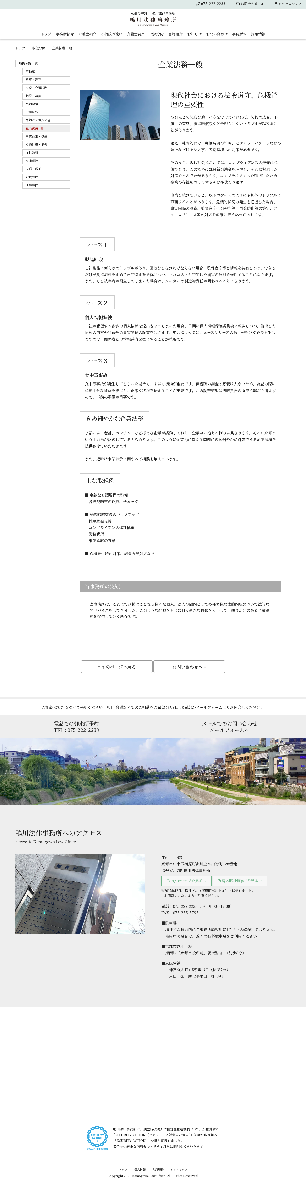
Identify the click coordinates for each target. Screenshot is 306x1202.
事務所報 (239, 33)
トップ (46, 33)
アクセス (289, 3)
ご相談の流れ (111, 33)
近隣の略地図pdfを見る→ (240, 880)
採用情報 (258, 33)
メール (252, 3)
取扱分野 (156, 33)
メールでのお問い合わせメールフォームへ (229, 726)
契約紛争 (32, 104)
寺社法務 (32, 152)
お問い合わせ (217, 33)
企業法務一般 (35, 128)
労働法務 (32, 112)
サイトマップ (178, 1169)
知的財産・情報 (36, 144)
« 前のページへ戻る (117, 667)
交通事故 (32, 160)
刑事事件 (32, 185)
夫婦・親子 (33, 168)
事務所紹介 (65, 33)
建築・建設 (33, 79)
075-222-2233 (213, 3)
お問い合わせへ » (189, 667)
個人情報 (140, 1169)
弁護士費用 (136, 33)
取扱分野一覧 (28, 63)
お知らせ (194, 33)
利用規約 (158, 1169)
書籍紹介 (175, 33)
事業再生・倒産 (36, 136)
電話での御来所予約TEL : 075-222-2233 (76, 726)
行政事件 (32, 177)
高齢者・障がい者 (38, 120)
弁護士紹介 (87, 33)
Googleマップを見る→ (186, 880)
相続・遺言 (33, 96)
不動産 (30, 71)
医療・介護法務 (36, 87)
